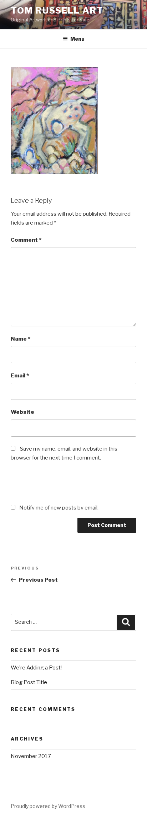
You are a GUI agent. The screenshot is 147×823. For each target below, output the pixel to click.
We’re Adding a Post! (36, 667)
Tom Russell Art (57, 10)
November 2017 (31, 756)
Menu (77, 39)
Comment (26, 240)
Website (22, 412)
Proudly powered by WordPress (48, 806)
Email (20, 375)
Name (20, 339)
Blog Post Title (29, 682)
